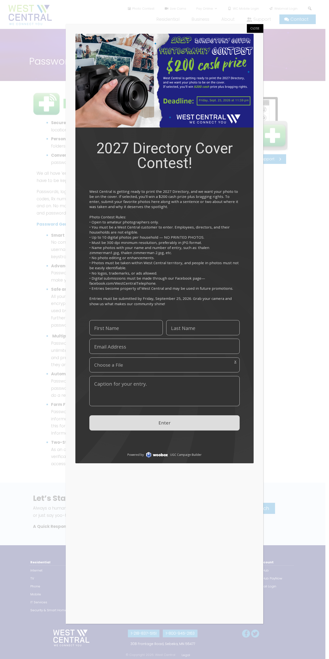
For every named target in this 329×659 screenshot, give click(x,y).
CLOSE (254, 28)
